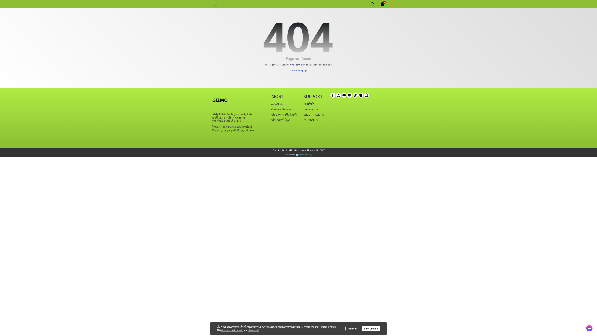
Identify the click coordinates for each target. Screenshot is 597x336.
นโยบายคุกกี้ (253, 330)
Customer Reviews (281, 109)
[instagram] (338, 95)
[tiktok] (355, 95)
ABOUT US (277, 103)
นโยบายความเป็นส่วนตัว (232, 330)
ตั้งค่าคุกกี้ (352, 328)
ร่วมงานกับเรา (310, 109)
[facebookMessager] (589, 328)
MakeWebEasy (305, 154)
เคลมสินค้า (309, 103)
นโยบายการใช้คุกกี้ (280, 120)
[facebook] (332, 95)
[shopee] (360, 95)
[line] (349, 95)
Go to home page (298, 70)
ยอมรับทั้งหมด (371, 328)
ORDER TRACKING (313, 114)
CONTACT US (310, 120)
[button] (372, 4)
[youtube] (344, 95)
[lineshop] (366, 95)
